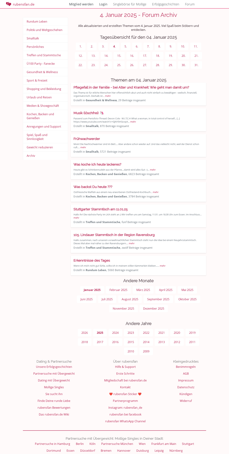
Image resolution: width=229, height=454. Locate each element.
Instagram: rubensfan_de (125, 408)
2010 (131, 351)
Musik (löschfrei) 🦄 (89, 113)
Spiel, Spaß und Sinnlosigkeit (37, 137)
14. (106, 56)
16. (132, 56)
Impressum (186, 380)
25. (119, 65)
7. (148, 46)
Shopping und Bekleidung (44, 89)
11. (196, 46)
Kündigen (185, 394)
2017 (100, 342)
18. (158, 56)
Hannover (124, 451)
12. (80, 56)
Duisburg (142, 451)
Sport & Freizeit (37, 80)
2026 (84, 333)
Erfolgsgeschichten (165, 4)
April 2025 (165, 290)
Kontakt (125, 387)
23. (93, 65)
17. (145, 56)
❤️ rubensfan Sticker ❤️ (125, 394)
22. (80, 65)
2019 (192, 333)
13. (93, 56)
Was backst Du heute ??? (93, 187)
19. (171, 56)
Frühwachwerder (87, 139)
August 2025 (130, 299)
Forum (190, 4)
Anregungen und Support (44, 126)
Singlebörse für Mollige (129, 4)
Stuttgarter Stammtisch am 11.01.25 (101, 209)
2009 (146, 351)
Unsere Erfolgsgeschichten (54, 367)
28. (158, 65)
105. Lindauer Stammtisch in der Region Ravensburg (114, 235)
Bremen (106, 451)
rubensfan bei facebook (125, 414)
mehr (108, 95)
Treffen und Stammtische (44, 55)
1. (80, 46)
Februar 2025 (118, 290)
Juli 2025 (107, 299)
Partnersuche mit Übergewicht (54, 374)
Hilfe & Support (125, 367)
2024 (115, 333)
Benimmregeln (186, 367)
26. (132, 65)
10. (183, 46)
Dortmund (54, 451)
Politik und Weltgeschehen (44, 30)
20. (184, 56)
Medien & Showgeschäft (43, 106)
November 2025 (123, 308)
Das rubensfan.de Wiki (54, 414)
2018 (84, 342)
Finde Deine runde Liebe (54, 401)
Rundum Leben (37, 21)
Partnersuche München (117, 444)
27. (145, 65)
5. (126, 46)
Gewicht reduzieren (40, 147)
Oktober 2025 (187, 299)
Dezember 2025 (153, 308)
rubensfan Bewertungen (54, 408)
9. (171, 46)
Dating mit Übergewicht (54, 380)
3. (103, 46)
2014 (146, 342)
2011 (192, 342)
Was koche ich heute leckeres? (97, 164)
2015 (131, 342)
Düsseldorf (87, 451)
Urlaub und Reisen (39, 97)
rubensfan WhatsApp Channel (125, 421)
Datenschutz (185, 387)
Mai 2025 (187, 290)
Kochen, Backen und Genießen (40, 116)
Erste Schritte (125, 374)
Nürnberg (176, 451)
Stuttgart (188, 444)
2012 (177, 342)
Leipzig (159, 451)
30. (184, 65)
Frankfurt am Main (163, 444)
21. (196, 56)
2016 (115, 342)
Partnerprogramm (125, 401)
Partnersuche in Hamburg (52, 444)
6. (137, 46)
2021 (161, 333)
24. (106, 65)
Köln (92, 444)
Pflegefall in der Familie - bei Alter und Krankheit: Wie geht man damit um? (131, 87)
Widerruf (186, 401)
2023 (131, 333)
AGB (186, 374)
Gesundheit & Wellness (42, 72)
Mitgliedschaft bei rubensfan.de (125, 380)
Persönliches (35, 47)
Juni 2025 (87, 299)
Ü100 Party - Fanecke (41, 64)
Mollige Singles (54, 387)
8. (159, 46)
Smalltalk (33, 38)
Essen (70, 451)
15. (119, 56)
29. (171, 65)
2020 (177, 333)
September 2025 (158, 299)
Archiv (31, 156)
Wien (142, 444)
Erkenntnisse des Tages (92, 260)
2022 (146, 333)
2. (92, 46)
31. (196, 65)
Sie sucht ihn (54, 394)
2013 (161, 342)
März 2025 (143, 290)
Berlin (80, 444)
